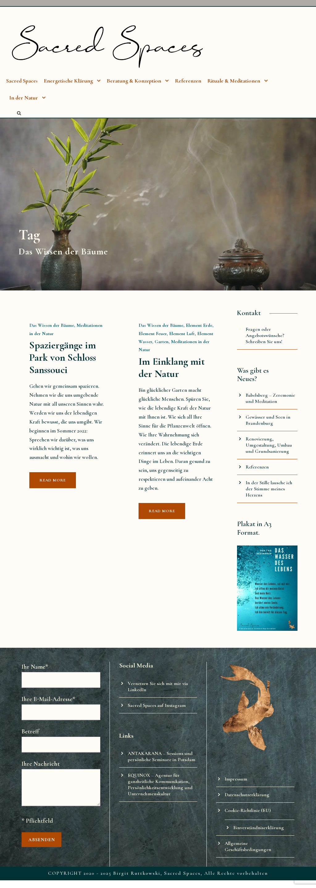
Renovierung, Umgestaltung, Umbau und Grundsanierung (269, 445)
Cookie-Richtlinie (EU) (248, 810)
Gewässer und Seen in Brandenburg (268, 420)
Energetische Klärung (68, 80)
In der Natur (23, 97)
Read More (53, 480)
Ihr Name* (35, 667)
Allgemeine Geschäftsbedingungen (248, 846)
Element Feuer (153, 333)
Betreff (30, 731)
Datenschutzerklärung (247, 795)
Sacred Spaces (22, 80)
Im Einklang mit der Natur (172, 367)
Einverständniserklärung (258, 828)
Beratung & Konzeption (134, 80)
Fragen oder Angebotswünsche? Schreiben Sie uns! (265, 335)
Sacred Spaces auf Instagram (157, 705)
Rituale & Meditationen (233, 80)
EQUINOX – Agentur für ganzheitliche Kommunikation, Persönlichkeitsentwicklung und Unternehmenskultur (160, 784)
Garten (161, 341)
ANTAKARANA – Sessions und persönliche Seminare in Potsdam (161, 756)
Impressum (236, 779)
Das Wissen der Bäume (51, 325)
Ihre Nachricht (41, 764)
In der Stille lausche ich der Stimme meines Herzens (269, 489)
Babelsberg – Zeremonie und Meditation (270, 398)
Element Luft (182, 333)
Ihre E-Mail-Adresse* (48, 699)
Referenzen (188, 80)
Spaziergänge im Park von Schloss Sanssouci (62, 357)
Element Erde (199, 325)
